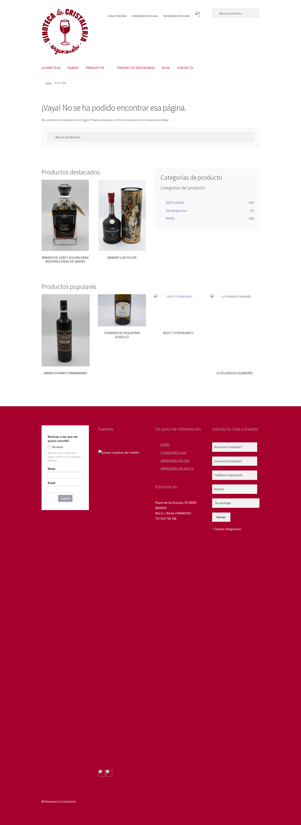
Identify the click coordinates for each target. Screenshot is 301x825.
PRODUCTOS (95, 68)
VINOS (170, 218)
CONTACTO (185, 68)
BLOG (166, 68)
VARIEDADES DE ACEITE (177, 468)
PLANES (73, 68)
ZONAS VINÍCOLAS (173, 453)
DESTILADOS (175, 202)
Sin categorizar (176, 210)
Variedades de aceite (176, 16)
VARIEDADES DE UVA (175, 461)
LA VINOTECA (51, 68)
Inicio (48, 83)
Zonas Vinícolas (117, 16)
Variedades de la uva (145, 16)
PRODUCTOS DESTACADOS (136, 68)
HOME (165, 445)
